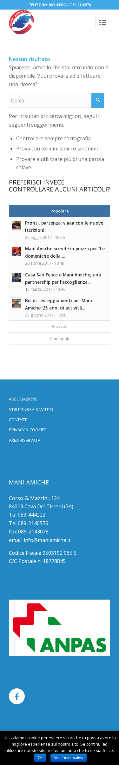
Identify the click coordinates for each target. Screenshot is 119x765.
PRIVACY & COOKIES (28, 430)
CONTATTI (18, 419)
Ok (40, 757)
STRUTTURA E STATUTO (31, 409)
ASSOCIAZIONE (23, 399)
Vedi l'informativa (68, 757)
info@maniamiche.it (47, 540)
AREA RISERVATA (24, 440)
